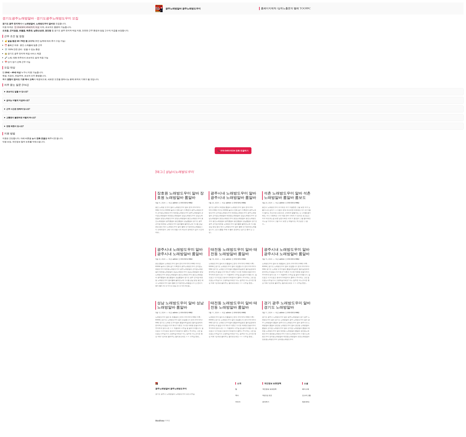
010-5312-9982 (186, 203)
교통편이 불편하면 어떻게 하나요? (21, 117)
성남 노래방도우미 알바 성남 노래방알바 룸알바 (180, 305)
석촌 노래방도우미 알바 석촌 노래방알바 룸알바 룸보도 (287, 195)
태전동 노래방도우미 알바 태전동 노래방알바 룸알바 (234, 252)
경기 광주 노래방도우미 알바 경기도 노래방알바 (287, 305)
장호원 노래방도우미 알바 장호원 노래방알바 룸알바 (180, 195)
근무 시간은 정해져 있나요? (18, 109)
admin (175, 203)
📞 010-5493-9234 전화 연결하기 (233, 150)
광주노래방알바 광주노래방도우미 (183, 8)
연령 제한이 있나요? (15, 126)
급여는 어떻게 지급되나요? (18, 100)
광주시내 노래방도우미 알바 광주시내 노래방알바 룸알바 (233, 195)
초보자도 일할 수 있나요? (17, 91)
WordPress (159, 420)
